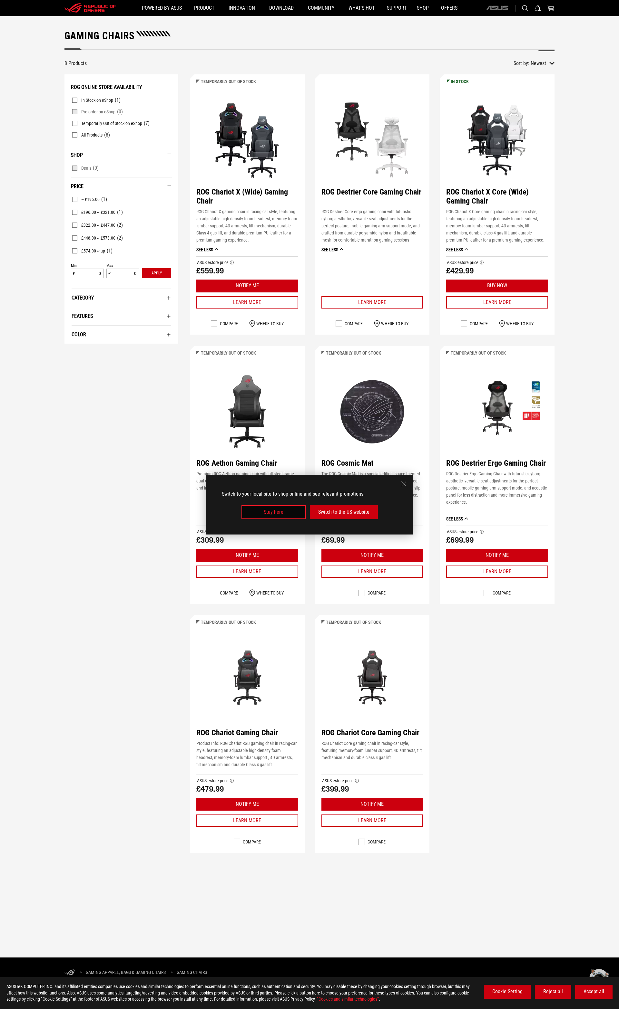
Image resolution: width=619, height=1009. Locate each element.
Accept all (594, 991)
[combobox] (543, 63)
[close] (404, 484)
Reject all (553, 991)
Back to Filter (71, 353)
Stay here (273, 512)
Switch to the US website (343, 512)
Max (109, 266)
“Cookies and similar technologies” (348, 999)
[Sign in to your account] (538, 8)
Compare (229, 323)
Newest (538, 63)
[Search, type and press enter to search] (525, 8)
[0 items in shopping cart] (551, 8)
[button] (156, 273)
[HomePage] (69, 972)
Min (74, 266)
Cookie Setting (507, 991)
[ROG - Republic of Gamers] (90, 8)
